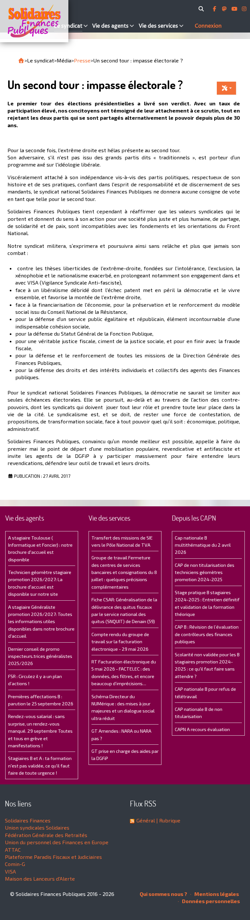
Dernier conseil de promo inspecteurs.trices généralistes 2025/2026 (40, 656)
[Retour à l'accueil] (21, 60)
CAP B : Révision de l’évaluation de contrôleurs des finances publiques (207, 634)
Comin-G (15, 864)
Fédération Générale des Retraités (46, 835)
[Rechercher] (202, 9)
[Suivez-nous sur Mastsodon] (225, 8)
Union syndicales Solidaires (37, 827)
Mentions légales (216, 894)
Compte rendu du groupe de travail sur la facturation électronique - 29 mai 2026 (120, 642)
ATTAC (13, 850)
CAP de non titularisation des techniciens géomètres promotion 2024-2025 (204, 572)
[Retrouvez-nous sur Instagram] (244, 8)
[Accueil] (26, 21)
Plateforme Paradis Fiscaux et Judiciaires (53, 857)
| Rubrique (167, 820)
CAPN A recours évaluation (202, 729)
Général (145, 820)
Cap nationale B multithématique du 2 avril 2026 (203, 545)
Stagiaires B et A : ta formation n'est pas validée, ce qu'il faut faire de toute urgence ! (40, 765)
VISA (10, 871)
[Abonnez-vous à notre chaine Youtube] (235, 8)
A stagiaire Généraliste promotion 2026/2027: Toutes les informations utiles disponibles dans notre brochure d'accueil (41, 621)
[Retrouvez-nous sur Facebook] (215, 8)
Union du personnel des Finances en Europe (56, 842)
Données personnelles (210, 901)
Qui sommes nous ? (163, 894)
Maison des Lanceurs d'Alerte (40, 878)
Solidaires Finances (27, 820)
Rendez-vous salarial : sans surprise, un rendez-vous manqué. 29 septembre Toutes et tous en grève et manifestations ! (40, 730)
